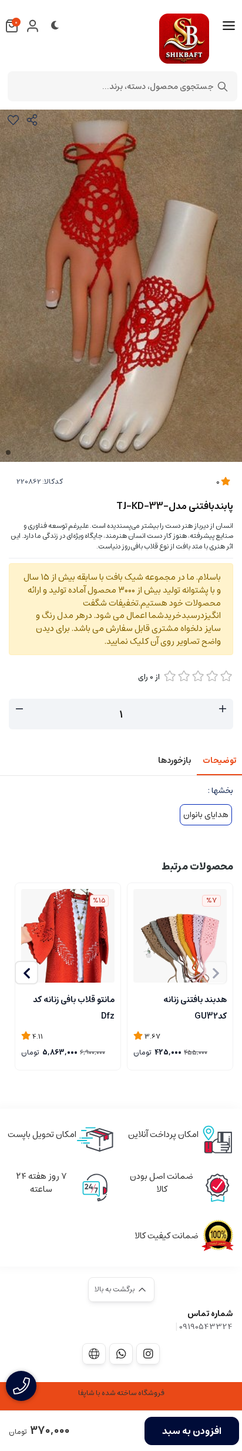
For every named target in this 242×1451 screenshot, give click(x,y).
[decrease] (19, 709)
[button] (26, 972)
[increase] (222, 709)
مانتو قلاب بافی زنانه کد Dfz (74, 1007)
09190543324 (206, 1327)
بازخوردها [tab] (174, 760)
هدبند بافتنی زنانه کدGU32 (195, 1007)
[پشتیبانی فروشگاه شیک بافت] (121, 1353)
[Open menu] (229, 26)
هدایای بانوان (205, 815)
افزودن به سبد (191, 1431)
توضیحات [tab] (219, 760)
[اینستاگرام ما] (148, 1353)
